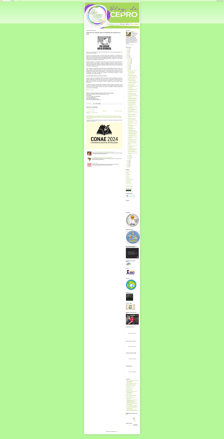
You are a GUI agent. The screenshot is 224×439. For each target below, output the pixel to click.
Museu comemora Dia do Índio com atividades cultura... (132, 133)
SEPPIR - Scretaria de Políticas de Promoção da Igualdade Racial (132, 410)
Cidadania (128, 174)
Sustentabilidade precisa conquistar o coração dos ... (132, 131)
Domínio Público (129, 389)
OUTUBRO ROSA (95, 163)
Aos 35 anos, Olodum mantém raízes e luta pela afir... (132, 100)
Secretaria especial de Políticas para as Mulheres (132, 408)
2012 (128, 161)
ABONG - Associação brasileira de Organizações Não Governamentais (132, 381)
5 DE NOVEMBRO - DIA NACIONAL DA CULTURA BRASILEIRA (102, 157)
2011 (128, 162)
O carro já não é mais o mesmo (132, 145)
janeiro (129, 158)
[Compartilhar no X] (97, 103)
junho (129, 66)
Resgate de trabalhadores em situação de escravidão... (132, 98)
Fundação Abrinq (129, 390)
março (129, 155)
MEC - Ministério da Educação (131, 395)
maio (129, 67)
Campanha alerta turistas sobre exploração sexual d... (133, 135)
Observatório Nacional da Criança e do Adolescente (132, 404)
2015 (128, 55)
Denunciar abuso (129, 186)
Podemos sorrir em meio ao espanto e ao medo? (132, 114)
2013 (128, 160)
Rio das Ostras (129, 183)
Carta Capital (91, 89)
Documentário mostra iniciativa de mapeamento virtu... (132, 89)
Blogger (116, 431)
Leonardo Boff (129, 394)
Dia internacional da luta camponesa (131, 105)
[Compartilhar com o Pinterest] (100, 103)
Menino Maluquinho (130, 396)
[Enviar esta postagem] (93, 103)
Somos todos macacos (131, 84)
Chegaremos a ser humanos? (132, 70)
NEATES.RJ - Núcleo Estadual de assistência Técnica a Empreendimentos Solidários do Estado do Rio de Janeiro (132, 401)
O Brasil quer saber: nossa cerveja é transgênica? (132, 80)
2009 (128, 165)
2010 (128, 164)
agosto (129, 63)
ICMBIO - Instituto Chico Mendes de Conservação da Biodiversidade (132, 392)
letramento (128, 178)
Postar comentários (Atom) (93, 112)
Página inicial (135, 420)
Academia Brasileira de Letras (131, 383)
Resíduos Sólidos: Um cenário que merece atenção (132, 109)
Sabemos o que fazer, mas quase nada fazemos (132, 119)
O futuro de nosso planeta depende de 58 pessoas (132, 94)
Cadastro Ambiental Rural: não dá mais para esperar (132, 149)
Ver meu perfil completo (129, 44)
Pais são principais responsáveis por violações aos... (132, 112)
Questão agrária (130, 87)
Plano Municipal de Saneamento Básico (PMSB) (133, 86)
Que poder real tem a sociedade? (131, 147)
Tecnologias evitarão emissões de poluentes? (132, 107)
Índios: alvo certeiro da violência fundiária (131, 72)
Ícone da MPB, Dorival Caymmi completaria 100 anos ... (132, 82)
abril (128, 69)
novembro (129, 59)
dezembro (129, 58)
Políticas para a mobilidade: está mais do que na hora (132, 76)
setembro (129, 62)
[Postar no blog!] (96, 103)
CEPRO (128, 173)
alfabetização (129, 171)
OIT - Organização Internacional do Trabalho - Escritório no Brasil (132, 406)
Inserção (128, 177)
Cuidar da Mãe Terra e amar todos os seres (132, 125)
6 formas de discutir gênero (132, 141)
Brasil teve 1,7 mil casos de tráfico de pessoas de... (132, 103)
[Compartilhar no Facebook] (99, 103)
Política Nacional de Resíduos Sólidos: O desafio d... (132, 151)
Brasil (128, 172)
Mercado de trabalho (130, 179)
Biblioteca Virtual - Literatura (131, 384)
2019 (128, 54)
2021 (128, 51)
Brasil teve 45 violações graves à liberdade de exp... (132, 78)
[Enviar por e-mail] (95, 103)
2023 (128, 48)
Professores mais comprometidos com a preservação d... (132, 128)
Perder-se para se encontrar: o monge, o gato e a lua (132, 140)
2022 (128, 50)
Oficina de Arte (129, 180)
